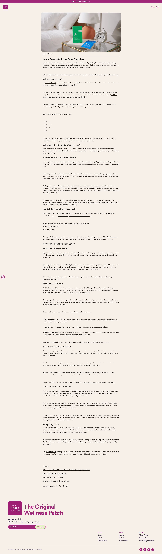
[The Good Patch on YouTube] (152, 549)
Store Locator (122, 541)
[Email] (67, 486)
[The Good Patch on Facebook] (144, 549)
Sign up (40, 527)
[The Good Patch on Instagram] (140, 549)
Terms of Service (144, 538)
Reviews (121, 535)
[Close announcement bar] (160, 1)
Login (100, 535)
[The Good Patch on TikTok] (148, 549)
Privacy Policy (143, 535)
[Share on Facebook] (57, 486)
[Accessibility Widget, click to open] (3, 277)
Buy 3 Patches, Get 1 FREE (80, 1)
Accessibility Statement (146, 541)
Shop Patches (102, 541)
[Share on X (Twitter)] (60, 486)
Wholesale (101, 538)
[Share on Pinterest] (63, 486)
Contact (121, 538)
